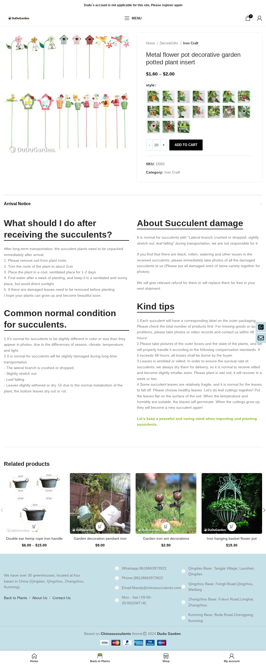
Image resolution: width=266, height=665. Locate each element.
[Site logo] (19, 18)
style (150, 85)
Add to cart (186, 145)
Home (151, 43)
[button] (165, 526)
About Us (39, 598)
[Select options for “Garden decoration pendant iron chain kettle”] (100, 526)
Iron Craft (190, 43)
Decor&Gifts (169, 43)
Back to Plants (15, 598)
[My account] (259, 18)
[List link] (144, 568)
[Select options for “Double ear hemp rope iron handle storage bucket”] (34, 526)
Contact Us (61, 598)
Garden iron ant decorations (166, 538)
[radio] (153, 96)
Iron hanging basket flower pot (232, 538)
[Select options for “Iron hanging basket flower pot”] (231, 526)
